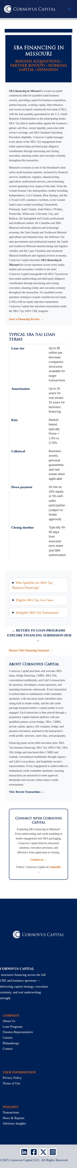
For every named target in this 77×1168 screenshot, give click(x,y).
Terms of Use (11, 1083)
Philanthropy (11, 1043)
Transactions (11, 1112)
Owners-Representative (18, 1032)
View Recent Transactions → (26, 791)
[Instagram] (53, 1152)
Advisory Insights (14, 1123)
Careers (8, 1037)
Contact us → (38, 859)
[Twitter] (43, 1152)
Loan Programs (13, 1026)
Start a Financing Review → (26, 319)
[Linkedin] (24, 1152)
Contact (8, 1048)
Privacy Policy (12, 1077)
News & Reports (13, 1118)
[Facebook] (34, 1152)
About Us (9, 1021)
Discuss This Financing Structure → (31, 650)
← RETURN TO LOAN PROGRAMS (38, 630)
